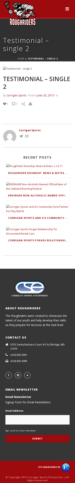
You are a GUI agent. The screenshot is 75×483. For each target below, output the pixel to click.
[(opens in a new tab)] (38, 186)
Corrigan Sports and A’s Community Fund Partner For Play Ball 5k (39, 218)
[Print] (32, 104)
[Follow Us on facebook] (8, 375)
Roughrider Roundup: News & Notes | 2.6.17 (39, 173)
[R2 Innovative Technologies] (54, 467)
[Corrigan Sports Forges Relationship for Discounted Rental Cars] (38, 231)
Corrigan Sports (16, 95)
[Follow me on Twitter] (21, 137)
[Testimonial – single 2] (37, 69)
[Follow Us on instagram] (18, 375)
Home (21, 58)
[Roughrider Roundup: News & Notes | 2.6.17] (38, 166)
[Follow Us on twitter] (27, 375)
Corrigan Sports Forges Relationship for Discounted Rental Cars (39, 240)
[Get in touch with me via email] (26, 137)
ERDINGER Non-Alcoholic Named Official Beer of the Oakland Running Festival (39, 195)
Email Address (15, 410)
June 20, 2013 (45, 95)
